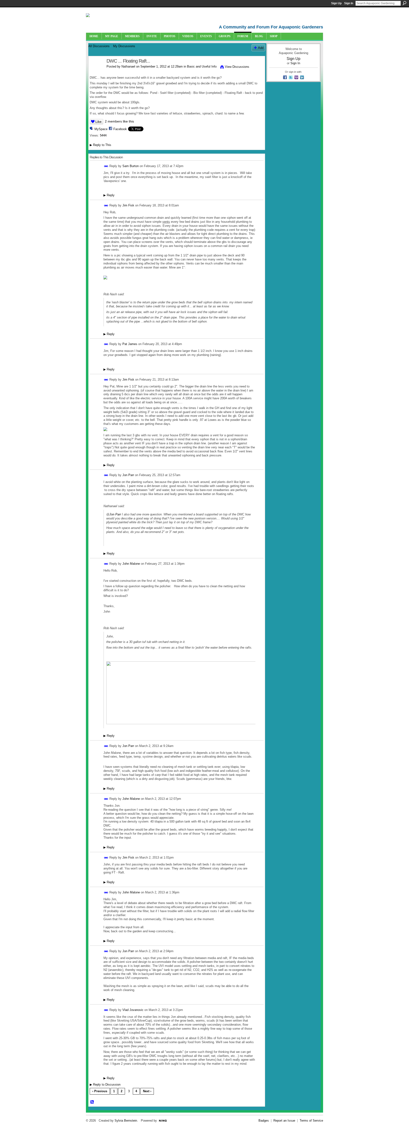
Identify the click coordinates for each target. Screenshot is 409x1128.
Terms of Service (311, 1120)
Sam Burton (130, 166)
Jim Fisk (128, 205)
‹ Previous (99, 1091)
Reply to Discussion (105, 1084)
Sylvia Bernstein (126, 1120)
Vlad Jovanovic (132, 1009)
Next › (147, 1091)
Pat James (129, 344)
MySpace (100, 129)
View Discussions (237, 66)
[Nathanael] (96, 71)
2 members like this (119, 121)
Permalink (106, 166)
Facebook (120, 129)
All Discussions (99, 46)
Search (404, 3)
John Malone (131, 563)
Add (260, 48)
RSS (92, 1102)
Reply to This (100, 145)
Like (98, 121)
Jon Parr (128, 475)
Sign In (348, 3)
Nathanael (128, 66)
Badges (263, 1120)
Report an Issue (284, 1120)
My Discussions (124, 46)
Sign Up (336, 3)
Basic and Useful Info (202, 66)
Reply (109, 195)
